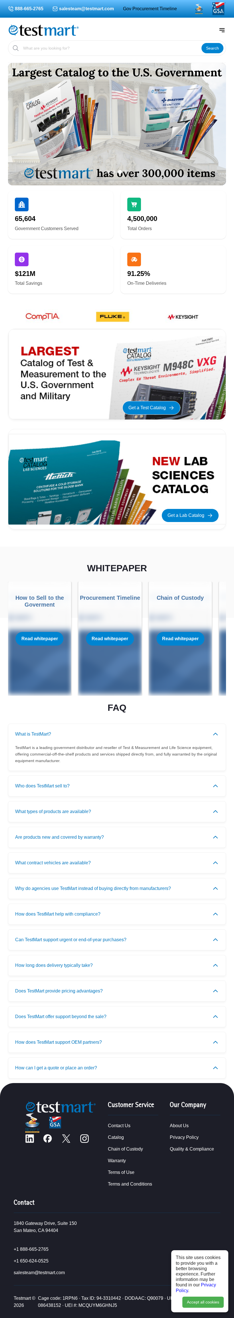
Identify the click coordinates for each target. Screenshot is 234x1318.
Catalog (116, 1137)
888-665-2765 (29, 8)
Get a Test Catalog (147, 407)
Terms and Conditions (130, 1184)
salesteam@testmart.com (86, 8)
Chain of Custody (125, 1149)
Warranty (117, 1160)
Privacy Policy (184, 1137)
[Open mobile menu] (222, 30)
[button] (108, 172)
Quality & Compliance (192, 1149)
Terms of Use (121, 1172)
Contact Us (119, 1125)
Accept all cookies (203, 1302)
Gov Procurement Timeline (150, 8)
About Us (179, 1125)
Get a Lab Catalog (186, 515)
